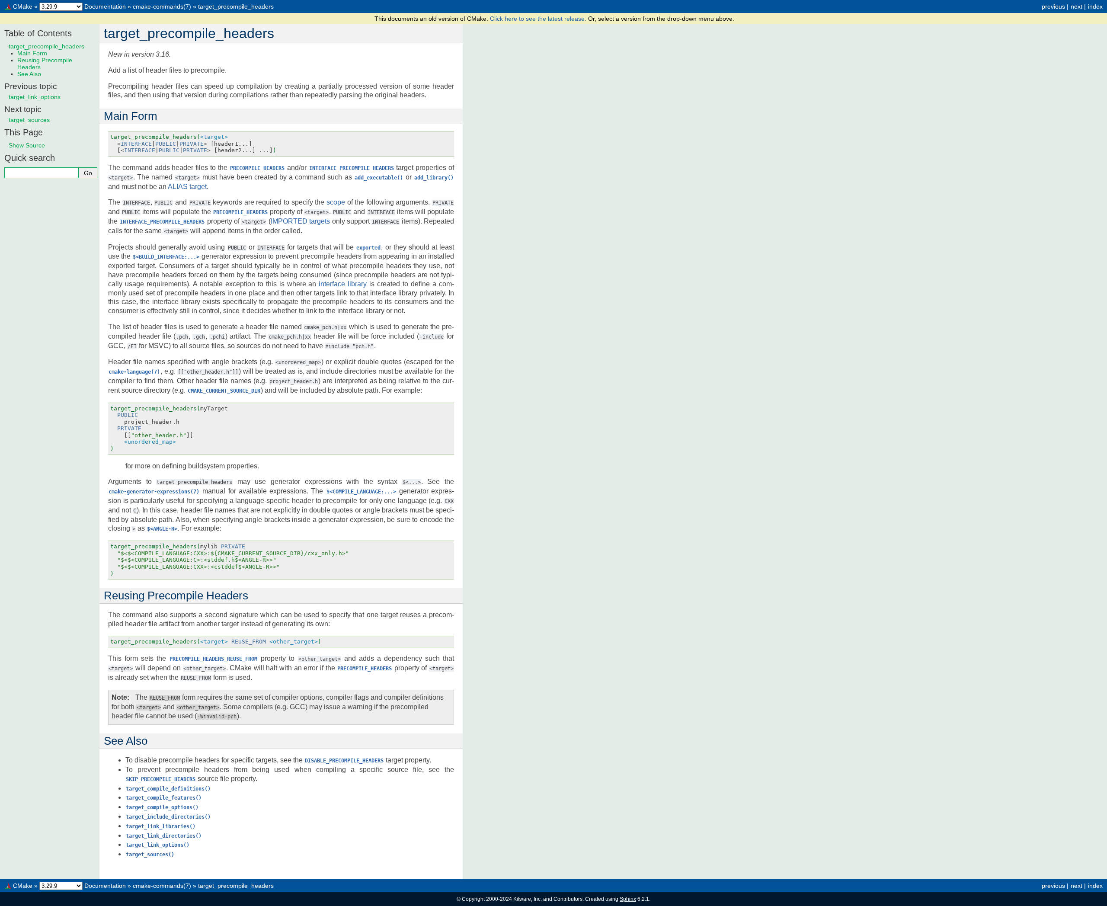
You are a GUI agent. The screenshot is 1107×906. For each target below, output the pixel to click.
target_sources (29, 119)
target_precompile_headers (236, 6)
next (1076, 6)
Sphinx (628, 899)
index (1095, 6)
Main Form (32, 53)
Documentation (105, 6)
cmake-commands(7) (162, 6)
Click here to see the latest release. (539, 18)
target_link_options (35, 96)
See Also (29, 73)
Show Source (27, 145)
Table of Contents (38, 33)
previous (1053, 6)
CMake (22, 6)
